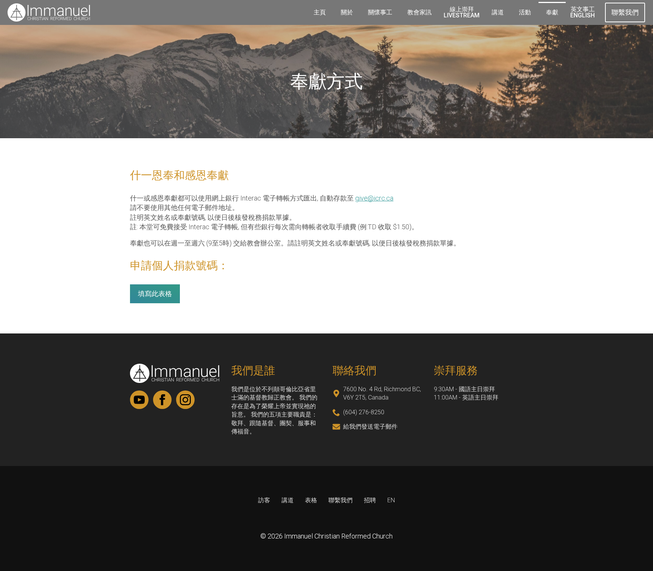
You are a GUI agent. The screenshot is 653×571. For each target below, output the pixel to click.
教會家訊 (419, 12)
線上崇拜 (462, 12)
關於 (347, 12)
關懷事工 (380, 12)
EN (391, 500)
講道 (498, 12)
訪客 (264, 500)
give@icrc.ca (374, 198)
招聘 (370, 500)
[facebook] (162, 399)
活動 (525, 12)
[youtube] (139, 399)
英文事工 (582, 12)
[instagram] (185, 399)
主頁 (320, 12)
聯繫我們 (340, 500)
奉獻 (552, 12)
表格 (311, 500)
